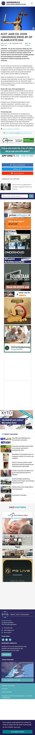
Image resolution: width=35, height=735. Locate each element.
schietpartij (9, 129)
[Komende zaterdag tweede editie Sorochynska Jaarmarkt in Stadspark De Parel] (6, 449)
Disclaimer (5, 688)
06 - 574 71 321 (24, 155)
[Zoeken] (31, 196)
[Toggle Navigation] (31, 3)
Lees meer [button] (17, 727)
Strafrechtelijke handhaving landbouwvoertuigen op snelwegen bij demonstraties (23, 480)
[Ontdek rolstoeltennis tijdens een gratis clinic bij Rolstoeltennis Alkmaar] (6, 473)
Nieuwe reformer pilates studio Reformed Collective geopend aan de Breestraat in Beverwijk (23, 464)
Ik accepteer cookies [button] (17, 731)
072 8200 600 (8, 628)
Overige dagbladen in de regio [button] (11, 680)
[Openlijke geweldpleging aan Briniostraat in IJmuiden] (6, 440)
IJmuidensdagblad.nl (13, 2)
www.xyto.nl (7, 632)
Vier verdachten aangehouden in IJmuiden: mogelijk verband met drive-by (22, 187)
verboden (16, 129)
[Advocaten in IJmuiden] (6, 498)
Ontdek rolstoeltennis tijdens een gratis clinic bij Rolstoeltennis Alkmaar (22, 472)
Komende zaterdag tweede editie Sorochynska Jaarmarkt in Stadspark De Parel (22, 448)
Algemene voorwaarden (8, 685)
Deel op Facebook (19, 165)
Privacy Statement (7, 692)
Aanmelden (6, 654)
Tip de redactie (19, 173)
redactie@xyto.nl (9, 630)
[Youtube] (6, 639)
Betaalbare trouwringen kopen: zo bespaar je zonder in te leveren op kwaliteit (23, 456)
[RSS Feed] (10, 639)
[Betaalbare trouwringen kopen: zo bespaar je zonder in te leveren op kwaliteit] (6, 457)
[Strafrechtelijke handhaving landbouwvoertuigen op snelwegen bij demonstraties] (6, 481)
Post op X (18, 169)
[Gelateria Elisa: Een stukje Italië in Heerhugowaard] (6, 489)
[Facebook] (3, 639)
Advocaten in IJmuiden (19, 495)
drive (4, 129)
